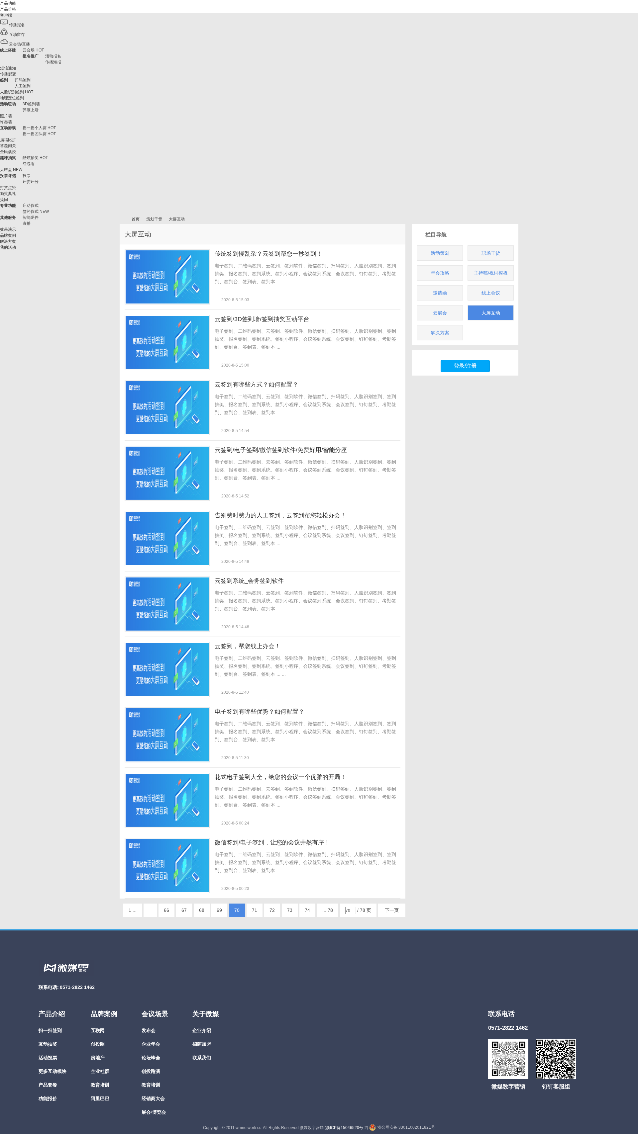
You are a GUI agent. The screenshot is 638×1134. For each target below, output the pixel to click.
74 (307, 910)
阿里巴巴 (100, 1098)
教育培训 (100, 1085)
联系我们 (201, 1057)
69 (219, 910)
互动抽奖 (48, 1044)
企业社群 (100, 1071)
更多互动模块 (52, 1071)
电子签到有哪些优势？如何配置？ (259, 711)
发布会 (149, 1030)
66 (166, 910)
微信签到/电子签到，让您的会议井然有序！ (272, 842)
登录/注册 (465, 366)
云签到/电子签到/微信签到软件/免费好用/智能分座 (281, 450)
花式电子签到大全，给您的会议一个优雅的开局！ (280, 777)
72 (272, 910)
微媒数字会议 (122, 219)
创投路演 (151, 1071)
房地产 (98, 1057)
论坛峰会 (151, 1057)
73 (289, 910)
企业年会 (151, 1044)
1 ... (133, 910)
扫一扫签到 (50, 1030)
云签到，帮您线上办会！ (247, 646)
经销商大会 (153, 1098)
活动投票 (48, 1057)
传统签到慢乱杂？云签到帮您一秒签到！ (268, 253)
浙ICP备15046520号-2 (346, 1127)
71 (254, 910)
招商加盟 (201, 1044)
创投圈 (98, 1044)
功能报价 (48, 1098)
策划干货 (154, 219)
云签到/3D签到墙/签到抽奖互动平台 (262, 319)
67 (184, 910)
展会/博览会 (154, 1112)
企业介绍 (201, 1030)
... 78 (327, 910)
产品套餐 (48, 1085)
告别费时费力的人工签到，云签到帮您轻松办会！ (280, 515)
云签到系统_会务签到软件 (249, 580)
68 (201, 910)
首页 (136, 219)
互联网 (98, 1030)
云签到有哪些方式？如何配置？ (256, 384)
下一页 (392, 910)
